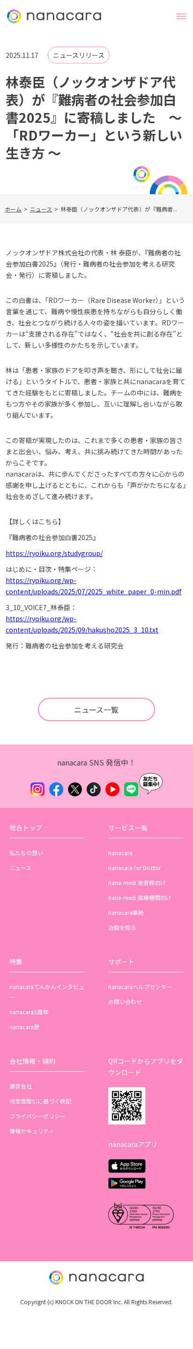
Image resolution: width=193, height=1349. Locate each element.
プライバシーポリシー (37, 1116)
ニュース (41, 209)
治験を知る (122, 927)
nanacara (120, 853)
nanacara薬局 (126, 912)
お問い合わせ (125, 1001)
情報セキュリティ (31, 1131)
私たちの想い (26, 853)
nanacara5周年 (28, 1012)
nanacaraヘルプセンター (140, 987)
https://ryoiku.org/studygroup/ (54, 553)
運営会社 (20, 1086)
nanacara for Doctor (134, 867)
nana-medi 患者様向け (137, 882)
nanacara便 (24, 1027)
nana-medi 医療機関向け (139, 897)
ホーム (13, 209)
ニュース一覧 (96, 709)
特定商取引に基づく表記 (40, 1101)
